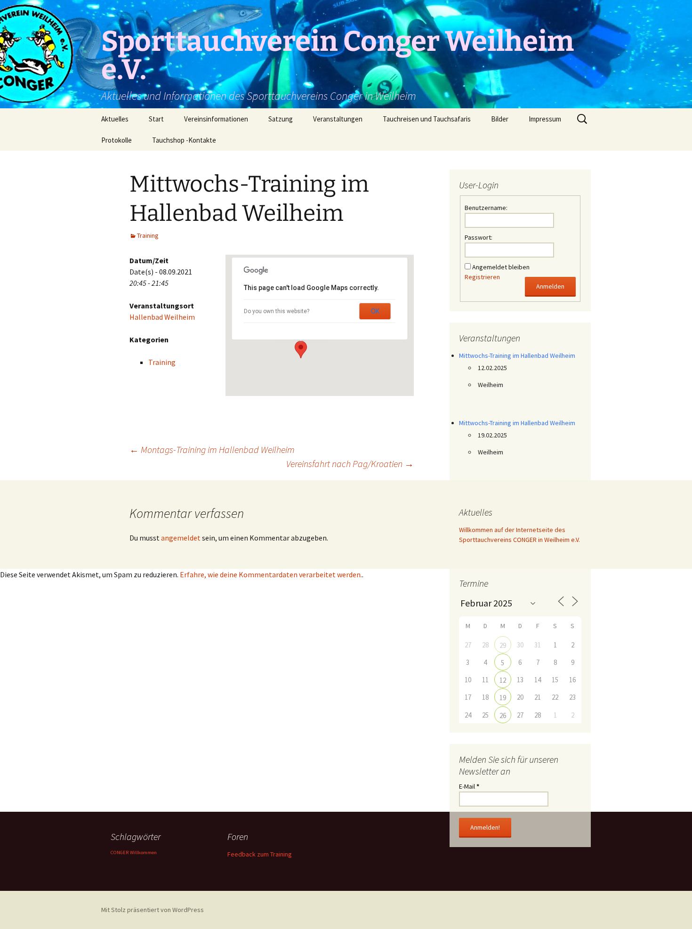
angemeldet (181, 537)
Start (156, 118)
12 (502, 680)
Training (148, 235)
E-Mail (469, 786)
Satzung (280, 118)
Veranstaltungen (337, 118)
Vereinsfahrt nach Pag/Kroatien (350, 463)
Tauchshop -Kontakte (184, 140)
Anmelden (550, 286)
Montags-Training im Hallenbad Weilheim (212, 449)
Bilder (499, 118)
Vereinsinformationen (216, 118)
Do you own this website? (276, 311)
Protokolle (116, 140)
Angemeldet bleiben (501, 267)
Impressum (545, 118)
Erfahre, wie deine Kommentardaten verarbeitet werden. (271, 574)
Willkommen (143, 852)
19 (502, 697)
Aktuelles (115, 118)
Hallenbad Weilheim (162, 317)
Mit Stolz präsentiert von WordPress (152, 909)
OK (375, 311)
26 (502, 715)
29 (502, 645)
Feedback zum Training (259, 854)
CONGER (120, 852)
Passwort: (478, 237)
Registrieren (482, 277)
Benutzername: (486, 207)
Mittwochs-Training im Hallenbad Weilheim (517, 355)
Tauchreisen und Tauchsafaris (427, 118)
